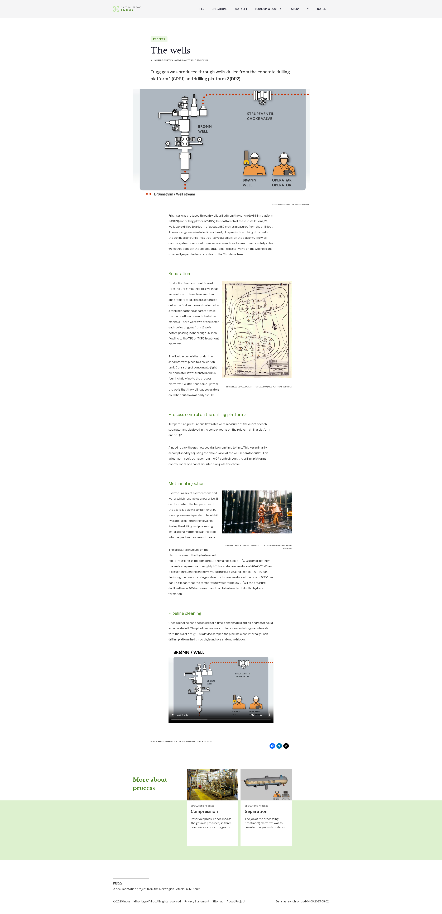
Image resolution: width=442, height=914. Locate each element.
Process (159, 39)
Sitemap (217, 901)
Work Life (241, 8)
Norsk (321, 8)
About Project (236, 901)
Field (201, 8)
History (294, 8)
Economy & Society (268, 8)
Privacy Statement (196, 901)
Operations (219, 8)
